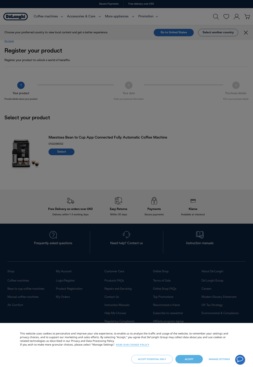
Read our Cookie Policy (132, 344)
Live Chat (240, 359)
